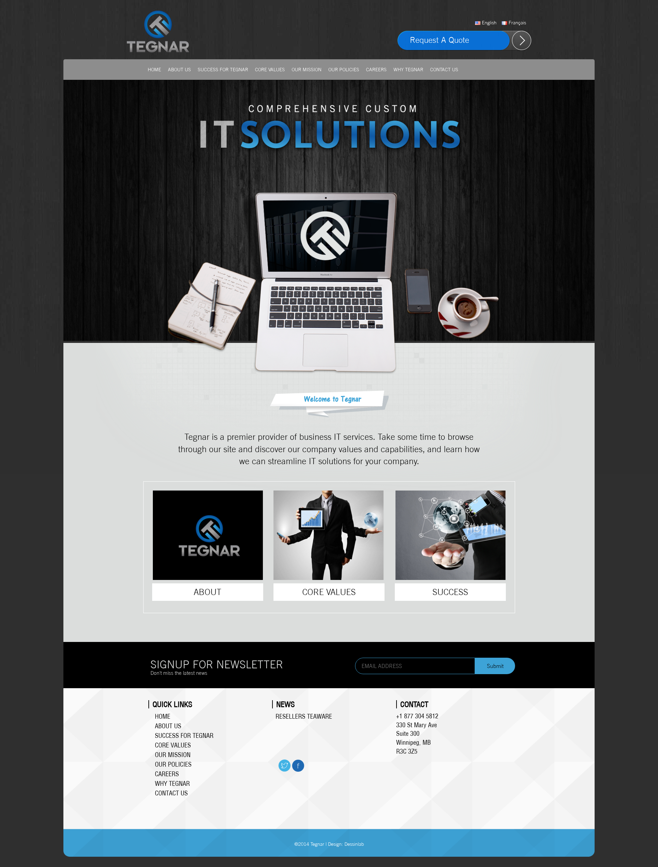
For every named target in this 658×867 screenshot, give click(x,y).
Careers (376, 69)
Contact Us (444, 69)
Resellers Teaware (304, 716)
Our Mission (306, 69)
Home (154, 69)
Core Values (270, 69)
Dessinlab (354, 844)
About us (179, 69)
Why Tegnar (408, 69)
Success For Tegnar (223, 69)
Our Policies (343, 69)
